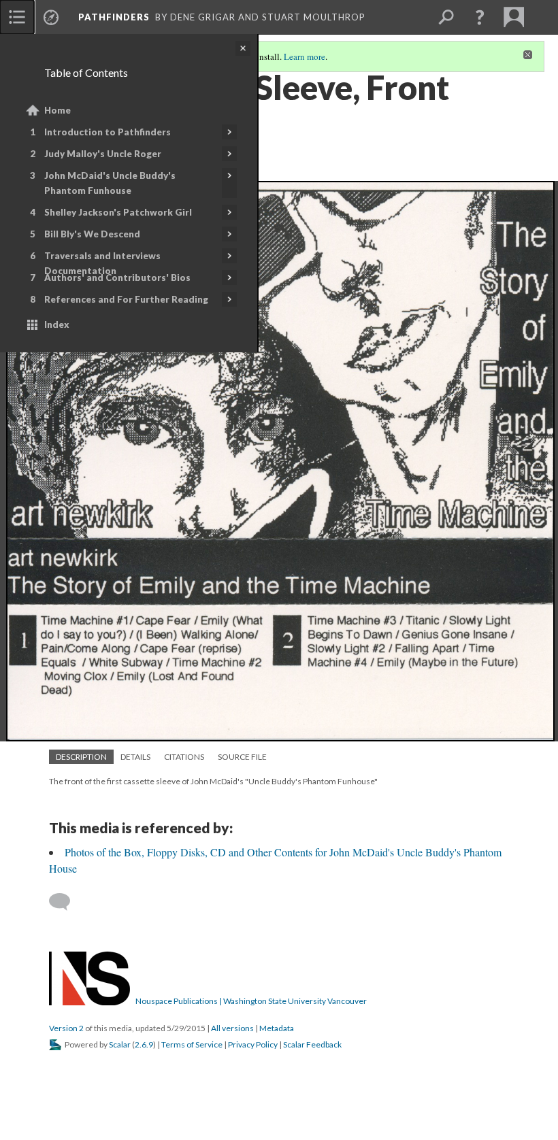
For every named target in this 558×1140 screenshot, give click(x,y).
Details (135, 757)
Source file (242, 757)
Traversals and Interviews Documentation (102, 263)
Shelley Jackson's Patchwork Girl (118, 212)
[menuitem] (17, 17)
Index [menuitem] (56, 324)
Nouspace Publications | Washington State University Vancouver (251, 1001)
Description (81, 757)
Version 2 (66, 1028)
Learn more (304, 56)
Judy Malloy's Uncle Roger (102, 153)
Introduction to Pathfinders (107, 132)
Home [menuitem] (57, 110)
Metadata (276, 1028)
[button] (480, 17)
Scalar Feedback (312, 1044)
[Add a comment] (65, 902)
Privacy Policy (253, 1044)
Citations (184, 757)
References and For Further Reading (126, 299)
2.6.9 (144, 1044)
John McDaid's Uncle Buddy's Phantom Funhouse (110, 183)
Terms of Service (192, 1044)
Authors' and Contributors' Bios (117, 277)
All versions (232, 1028)
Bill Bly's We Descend (92, 234)
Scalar (120, 1044)
